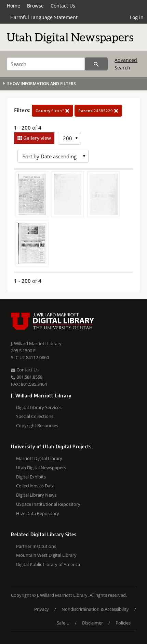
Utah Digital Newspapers (41, 467)
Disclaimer (92, 623)
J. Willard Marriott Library (36, 343)
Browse (35, 5)
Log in (137, 17)
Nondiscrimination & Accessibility (95, 609)
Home (13, 5)
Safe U (63, 623)
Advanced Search (126, 64)
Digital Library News (36, 495)
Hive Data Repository (37, 513)
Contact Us (63, 5)
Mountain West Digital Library (46, 555)
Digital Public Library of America (48, 564)
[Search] (96, 63)
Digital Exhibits (31, 477)
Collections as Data (35, 486)
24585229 (96, 110)
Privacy (41, 609)
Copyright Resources (37, 425)
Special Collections (34, 416)
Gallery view (36, 138)
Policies (123, 623)
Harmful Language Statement (44, 17)
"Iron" (50, 110)
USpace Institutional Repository (48, 504)
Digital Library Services (39, 407)
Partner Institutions (36, 546)
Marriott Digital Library (39, 458)
